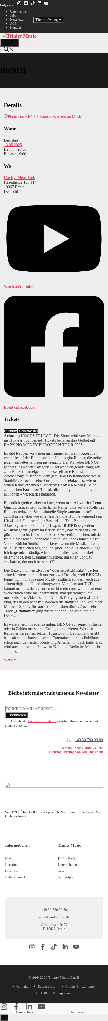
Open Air (11, 871)
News (9, 859)
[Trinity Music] (19, 36)
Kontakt (15, 27)
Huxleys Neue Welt (19, 178)
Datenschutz (24, 1012)
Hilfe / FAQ (66, 859)
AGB (13, 23)
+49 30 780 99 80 (89, 740)
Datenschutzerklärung (43, 721)
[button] (9, 50)
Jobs (13, 15)
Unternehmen (19, 11)
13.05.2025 (13, 145)
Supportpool (66, 877)
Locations (12, 865)
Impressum (78, 1012)
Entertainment (15, 877)
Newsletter (17, 19)
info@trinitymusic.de (54, 917)
